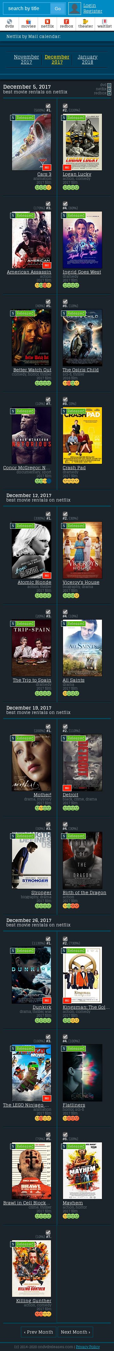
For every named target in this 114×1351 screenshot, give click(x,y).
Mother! (42, 794)
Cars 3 (44, 174)
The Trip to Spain (32, 680)
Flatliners (74, 1105)
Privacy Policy (88, 1347)
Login (89, 5)
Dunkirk (42, 1007)
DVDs (9, 26)
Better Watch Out (32, 369)
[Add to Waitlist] (48, 106)
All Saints (74, 680)
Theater (85, 26)
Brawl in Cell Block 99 (27, 1202)
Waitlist (105, 26)
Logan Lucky (77, 174)
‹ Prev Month (38, 1332)
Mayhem (73, 1202)
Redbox (66, 26)
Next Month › (75, 1332)
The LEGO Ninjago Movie (27, 1105)
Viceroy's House (81, 582)
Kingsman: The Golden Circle (87, 1007)
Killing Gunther (33, 1300)
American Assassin (29, 272)
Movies (28, 26)
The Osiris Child (81, 369)
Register (92, 11)
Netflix (47, 26)
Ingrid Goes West (82, 272)
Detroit (70, 794)
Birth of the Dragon (84, 892)
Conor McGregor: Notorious (27, 467)
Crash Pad (74, 467)
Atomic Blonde (34, 582)
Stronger (41, 892)
